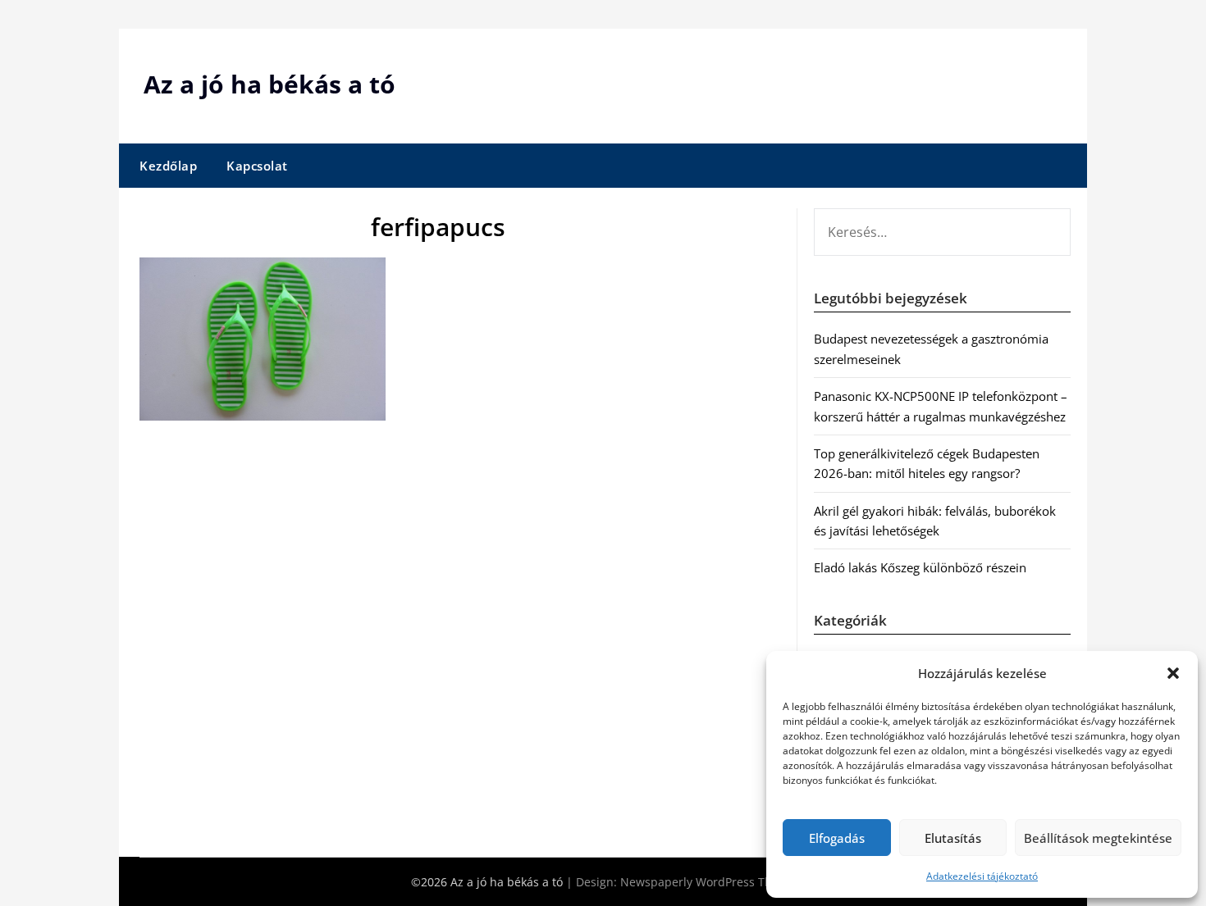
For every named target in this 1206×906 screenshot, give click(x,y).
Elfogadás (837, 838)
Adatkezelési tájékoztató (982, 876)
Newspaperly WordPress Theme (708, 882)
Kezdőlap (168, 165)
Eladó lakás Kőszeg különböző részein (920, 567)
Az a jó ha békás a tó (269, 84)
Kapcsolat (257, 165)
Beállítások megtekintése (1098, 838)
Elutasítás (953, 838)
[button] (1173, 673)
